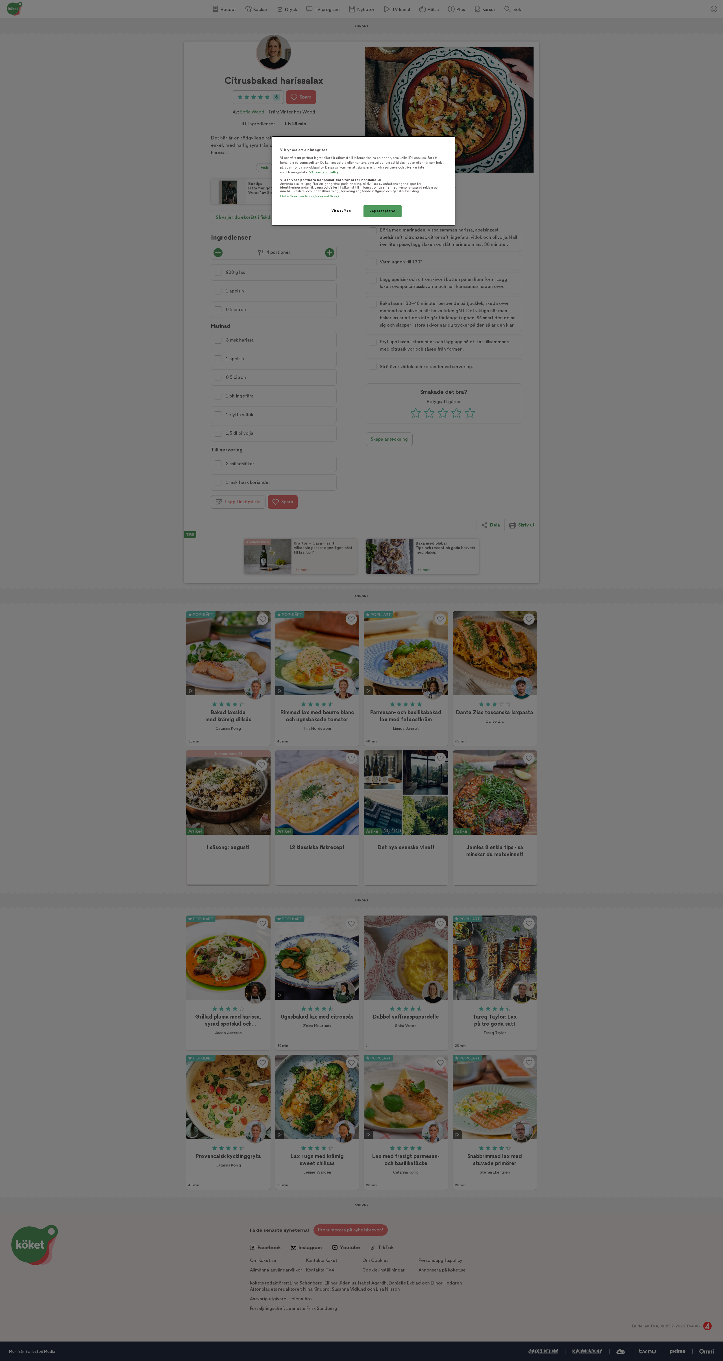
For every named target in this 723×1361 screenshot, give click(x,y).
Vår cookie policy (324, 172)
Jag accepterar (382, 211)
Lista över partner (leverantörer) (309, 196)
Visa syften (341, 211)
